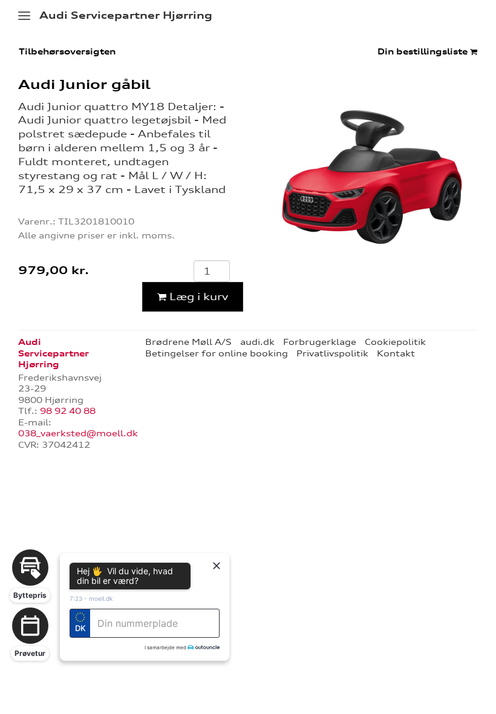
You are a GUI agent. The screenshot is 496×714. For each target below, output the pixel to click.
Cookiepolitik (395, 342)
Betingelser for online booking (216, 353)
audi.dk (257, 342)
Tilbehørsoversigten (67, 51)
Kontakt (396, 353)
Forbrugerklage (319, 342)
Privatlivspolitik (332, 353)
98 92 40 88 (68, 411)
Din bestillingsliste (423, 51)
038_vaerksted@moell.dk (78, 433)
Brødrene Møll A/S (188, 342)
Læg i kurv (197, 296)
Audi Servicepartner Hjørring (125, 15)
